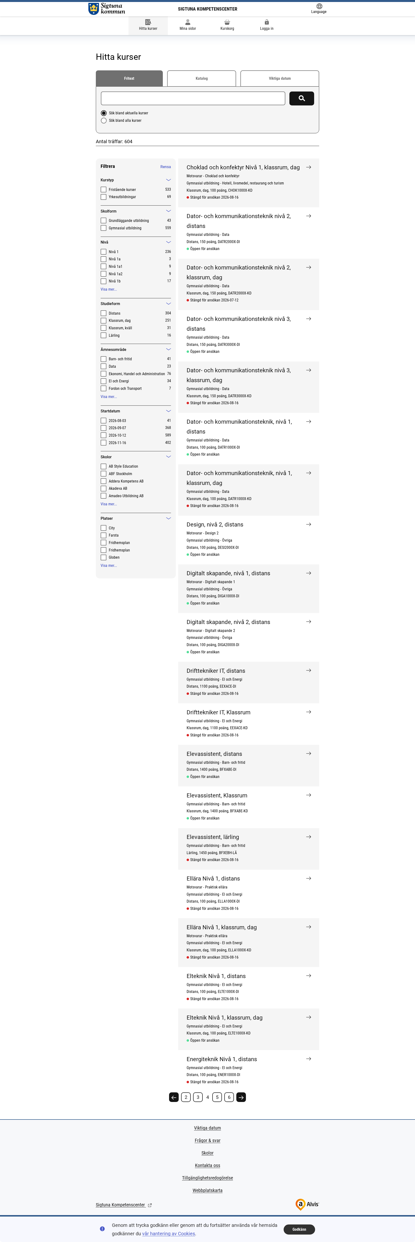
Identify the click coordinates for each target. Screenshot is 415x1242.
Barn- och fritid (120, 359)
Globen (114, 557)
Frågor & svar (207, 1140)
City (112, 528)
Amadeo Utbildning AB (126, 496)
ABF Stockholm (120, 473)
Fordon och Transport (125, 388)
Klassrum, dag (120, 320)
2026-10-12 (117, 435)
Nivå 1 (114, 252)
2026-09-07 (117, 428)
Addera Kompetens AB (126, 481)
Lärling (114, 335)
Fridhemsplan (119, 542)
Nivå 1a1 (115, 266)
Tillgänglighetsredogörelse (207, 1178)
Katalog (202, 78)
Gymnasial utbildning (125, 228)
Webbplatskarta (208, 1190)
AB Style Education (123, 466)
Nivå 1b (115, 281)
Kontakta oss (207, 1165)
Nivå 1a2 (115, 274)
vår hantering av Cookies (168, 1233)
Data (112, 366)
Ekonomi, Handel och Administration (137, 374)
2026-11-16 (117, 443)
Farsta (114, 535)
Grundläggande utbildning (129, 220)
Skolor (207, 1153)
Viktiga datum (280, 78)
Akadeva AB (118, 488)
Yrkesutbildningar (122, 197)
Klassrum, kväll (120, 328)
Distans (114, 313)
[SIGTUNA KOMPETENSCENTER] (106, 9)
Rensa (165, 167)
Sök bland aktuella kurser (128, 113)
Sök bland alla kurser (125, 120)
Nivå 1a (115, 259)
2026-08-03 (117, 420)
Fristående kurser (122, 189)
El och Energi (119, 381)
